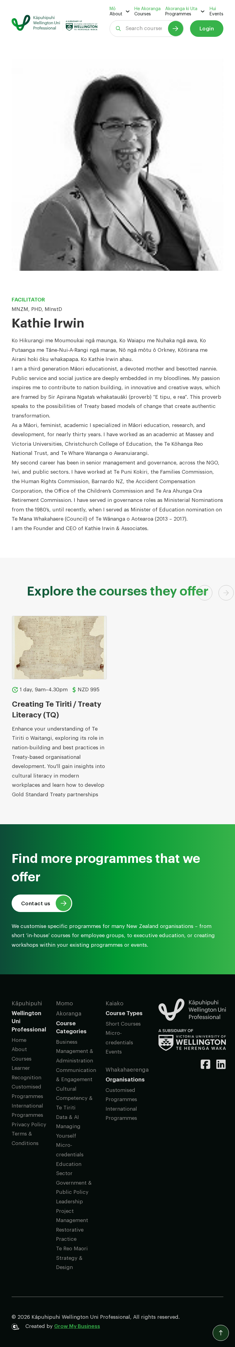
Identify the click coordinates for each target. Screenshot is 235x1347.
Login (207, 28)
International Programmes (27, 1110)
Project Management (72, 1216)
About (116, 14)
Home (19, 1040)
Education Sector (68, 1169)
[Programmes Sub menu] (202, 11)
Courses (142, 14)
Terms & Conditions (25, 1138)
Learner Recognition (26, 1073)
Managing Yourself (68, 1131)
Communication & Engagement (76, 1075)
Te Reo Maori (72, 1248)
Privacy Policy (29, 1124)
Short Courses (123, 1024)
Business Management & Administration (74, 1051)
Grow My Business (77, 1326)
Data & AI (67, 1117)
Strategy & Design (69, 1263)
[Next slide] (226, 592)
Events (216, 14)
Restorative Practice (70, 1234)
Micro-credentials (70, 1150)
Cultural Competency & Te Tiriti (74, 1098)
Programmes (178, 14)
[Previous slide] (204, 592)
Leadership (69, 1201)
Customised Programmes (27, 1091)
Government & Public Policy (74, 1187)
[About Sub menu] (127, 11)
